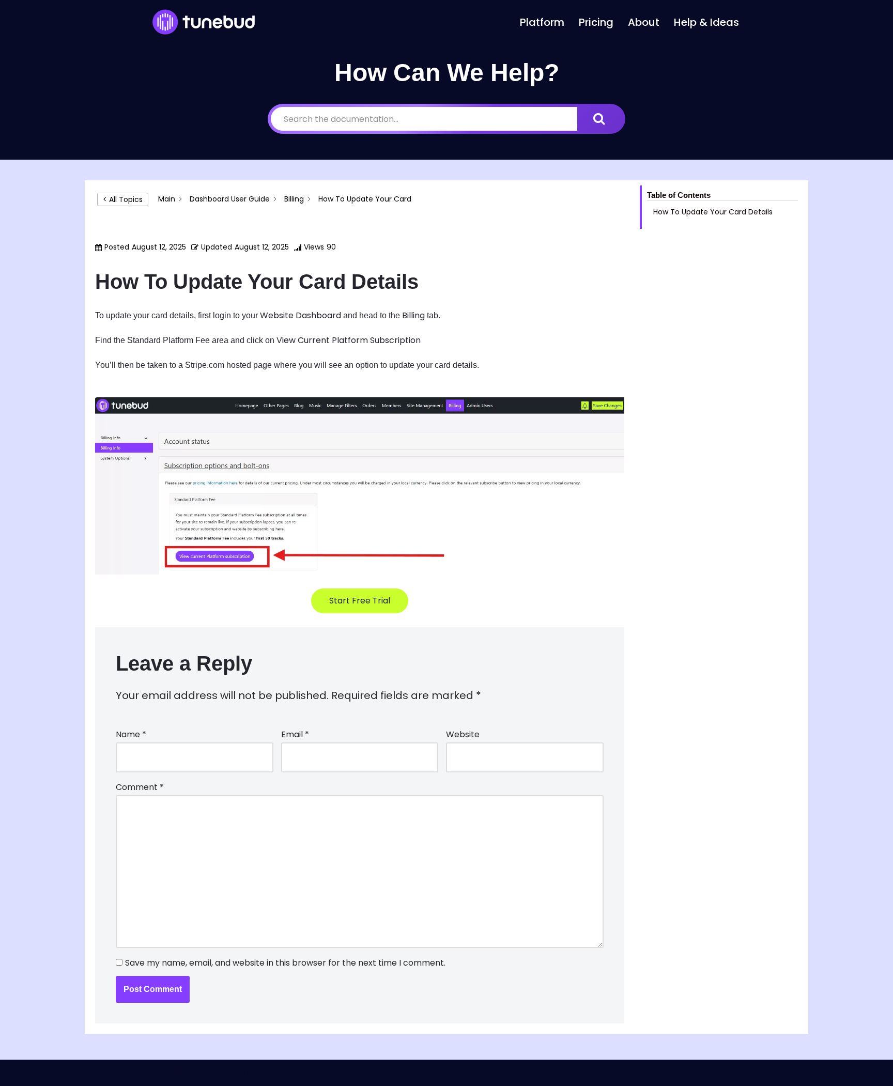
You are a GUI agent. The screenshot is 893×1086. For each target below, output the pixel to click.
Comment (140, 787)
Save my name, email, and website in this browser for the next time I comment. (285, 963)
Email (295, 734)
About (643, 22)
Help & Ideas (706, 22)
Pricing (596, 22)
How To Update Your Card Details (713, 212)
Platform (542, 22)
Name (131, 734)
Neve (162, 1072)
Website (463, 734)
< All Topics (123, 199)
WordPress (244, 1072)
